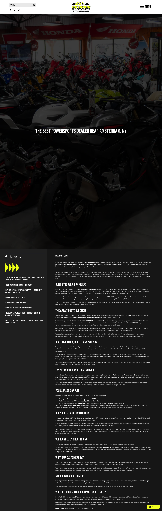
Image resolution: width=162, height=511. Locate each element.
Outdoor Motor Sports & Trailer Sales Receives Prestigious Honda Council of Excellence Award (25, 278)
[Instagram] (11, 256)
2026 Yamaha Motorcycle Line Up (15, 303)
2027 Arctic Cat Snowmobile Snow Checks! (18, 308)
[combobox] (21, 5)
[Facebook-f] (6, 256)
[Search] (34, 5)
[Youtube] (15, 256)
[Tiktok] (20, 256)
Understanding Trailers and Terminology (18, 285)
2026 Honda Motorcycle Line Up (15, 297)
